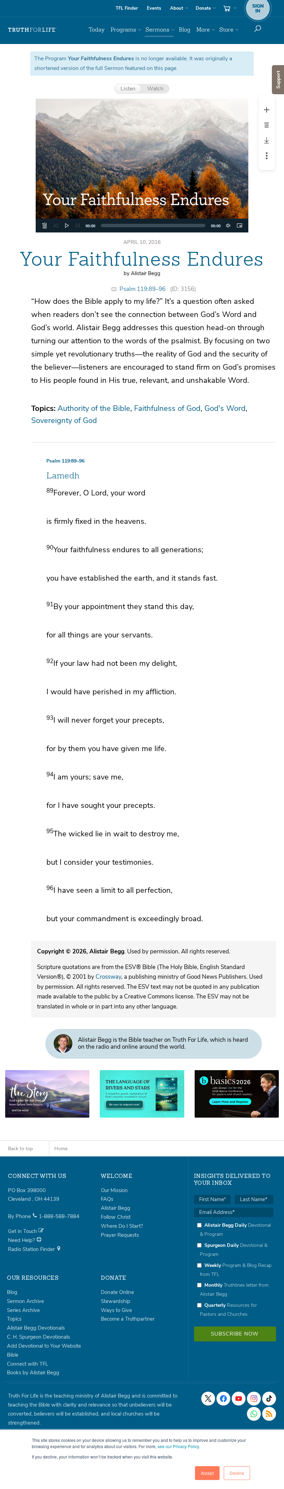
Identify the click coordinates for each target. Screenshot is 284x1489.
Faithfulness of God (167, 408)
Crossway (108, 977)
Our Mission (114, 1190)
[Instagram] (254, 1399)
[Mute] (228, 225)
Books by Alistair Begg (33, 1372)
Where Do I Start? (122, 1226)
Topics (14, 1318)
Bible (12, 1354)
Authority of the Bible (93, 408)
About (176, 8)
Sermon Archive (25, 1301)
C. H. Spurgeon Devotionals (38, 1336)
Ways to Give (116, 1310)
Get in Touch (23, 1231)
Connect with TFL (27, 1363)
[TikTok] (269, 1399)
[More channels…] (269, 1414)
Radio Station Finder (32, 1249)
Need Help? (22, 1240)
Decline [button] (237, 1473)
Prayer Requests (120, 1235)
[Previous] (55, 225)
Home (61, 1148)
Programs (123, 29)
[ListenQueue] (44, 225)
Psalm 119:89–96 (142, 289)
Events (154, 8)
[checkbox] (233, 1270)
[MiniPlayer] (239, 225)
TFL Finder (127, 8)
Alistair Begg (115, 1208)
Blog (184, 29)
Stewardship (115, 1301)
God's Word (225, 408)
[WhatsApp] (254, 1414)
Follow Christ (116, 1217)
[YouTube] (239, 1399)
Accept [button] (207, 1473)
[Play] (66, 225)
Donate (203, 8)
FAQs (107, 1199)
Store (226, 29)
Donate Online (117, 1292)
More (203, 29)
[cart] (229, 8)
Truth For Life (32, 30)
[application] (142, 225)
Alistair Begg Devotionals (36, 1327)
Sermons (157, 29)
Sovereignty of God (64, 420)
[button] (142, 165)
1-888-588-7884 (59, 1216)
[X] (208, 1399)
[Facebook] (223, 1399)
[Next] (77, 225)
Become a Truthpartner (127, 1318)
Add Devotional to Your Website (44, 1345)
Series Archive (23, 1310)
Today (97, 29)
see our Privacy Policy (178, 1446)
